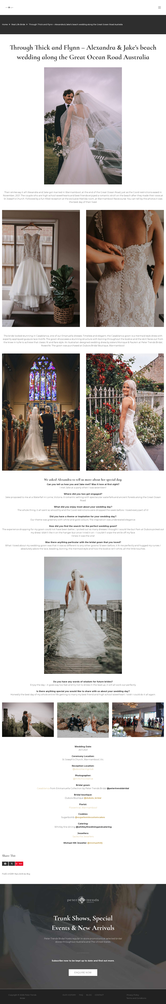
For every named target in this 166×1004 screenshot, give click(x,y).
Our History (69, 995)
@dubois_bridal (92, 798)
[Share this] (5, 864)
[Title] (9, 7)
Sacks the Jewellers (83, 836)
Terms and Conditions (136, 998)
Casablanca (43, 788)
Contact (99, 995)
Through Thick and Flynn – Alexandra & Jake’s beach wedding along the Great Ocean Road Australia (76, 24)
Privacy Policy (133, 995)
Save (20, 864)
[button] (159, 7)
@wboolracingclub (83, 769)
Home (5, 24)
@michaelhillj (94, 843)
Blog (28, 874)
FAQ (81, 995)
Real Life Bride (18, 24)
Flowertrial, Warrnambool (83, 807)
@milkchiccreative (83, 779)
